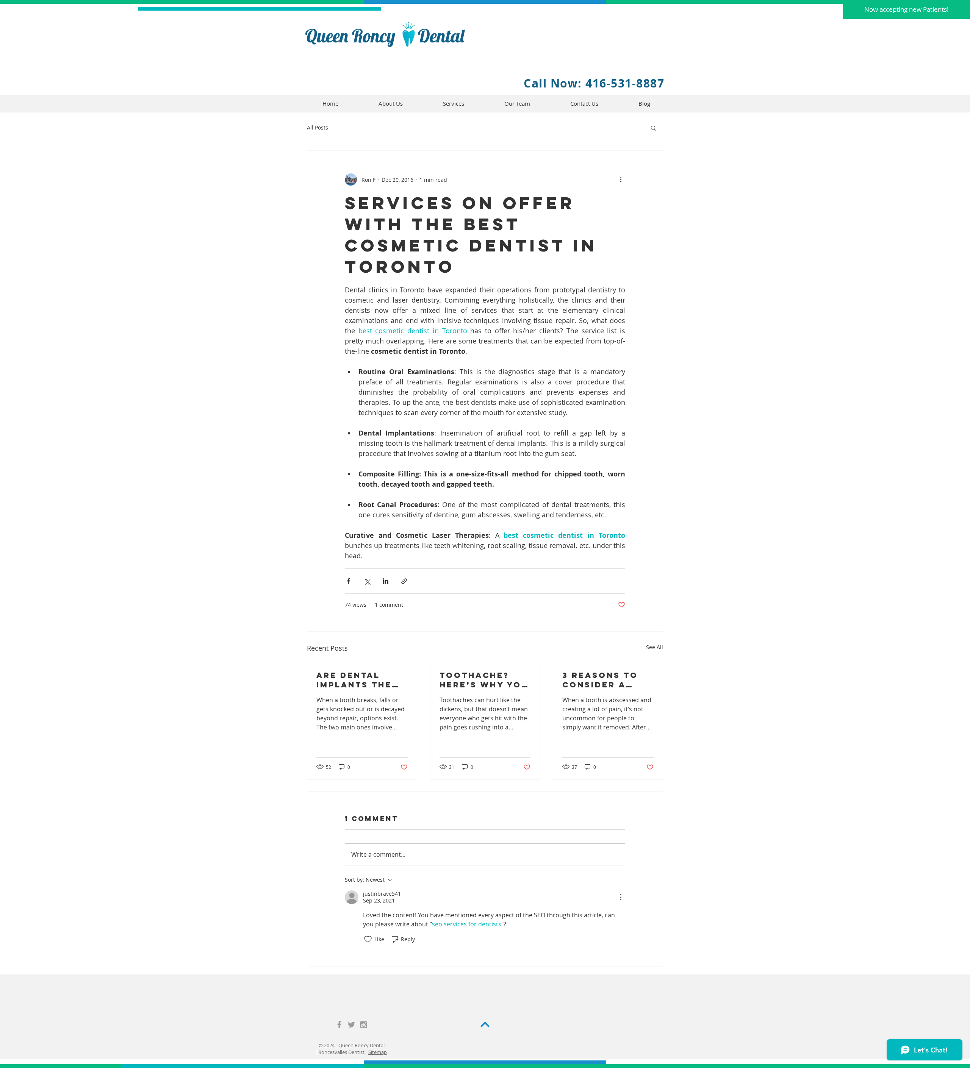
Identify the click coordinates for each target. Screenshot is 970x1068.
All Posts (317, 127)
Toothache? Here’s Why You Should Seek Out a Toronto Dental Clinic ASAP (484, 679)
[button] (906, 9)
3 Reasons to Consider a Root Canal (600, 679)
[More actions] (620, 179)
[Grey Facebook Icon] (339, 1024)
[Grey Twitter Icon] (351, 1024)
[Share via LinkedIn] (385, 581)
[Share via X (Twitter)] (367, 581)
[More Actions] (620, 897)
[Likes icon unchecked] (368, 939)
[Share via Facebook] (348, 581)
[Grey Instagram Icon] (363, 1024)
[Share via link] (404, 581)
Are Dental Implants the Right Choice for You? (354, 679)
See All (654, 647)
